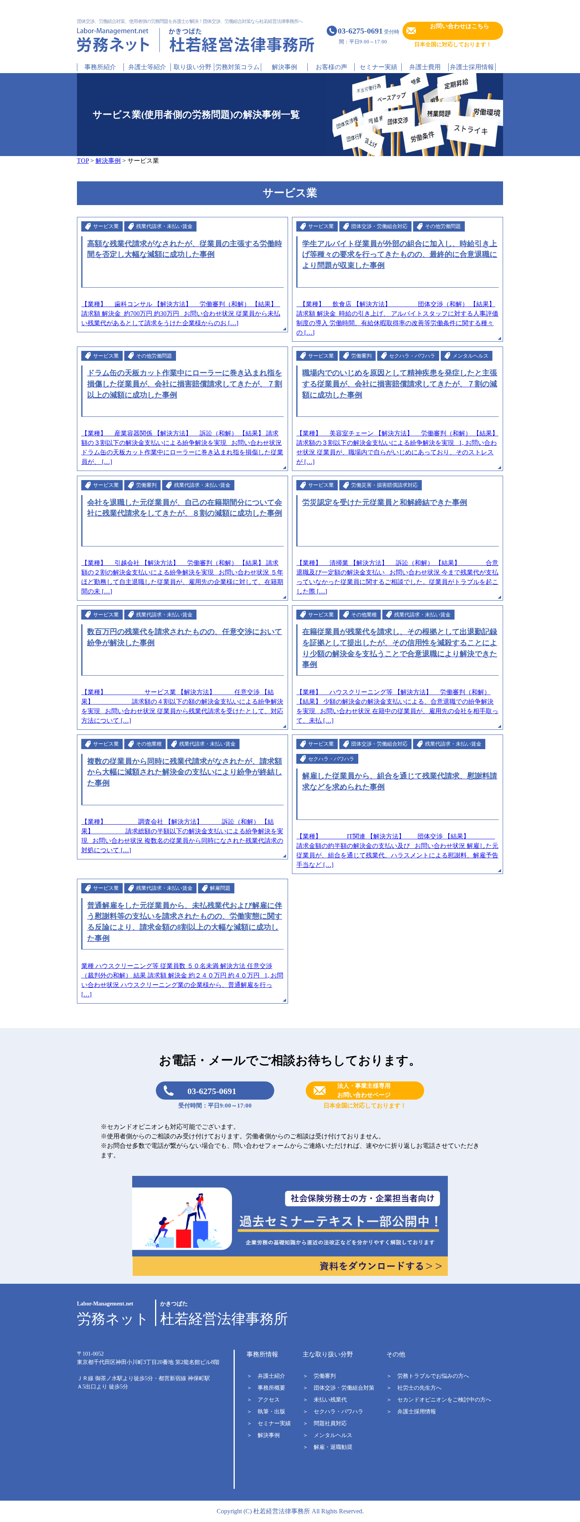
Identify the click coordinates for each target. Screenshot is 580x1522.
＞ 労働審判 (319, 1376)
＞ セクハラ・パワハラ (333, 1412)
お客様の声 (331, 67)
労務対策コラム (237, 67)
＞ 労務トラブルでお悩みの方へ (427, 1376)
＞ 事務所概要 (266, 1388)
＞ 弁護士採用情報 (411, 1412)
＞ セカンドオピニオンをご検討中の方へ (438, 1400)
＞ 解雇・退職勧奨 (327, 1447)
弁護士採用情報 (472, 67)
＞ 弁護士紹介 (266, 1376)
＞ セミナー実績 (269, 1423)
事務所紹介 (100, 67)
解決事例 (284, 67)
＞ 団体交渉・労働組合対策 (338, 1388)
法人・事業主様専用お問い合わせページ (364, 1090)
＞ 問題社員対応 (325, 1423)
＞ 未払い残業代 (325, 1400)
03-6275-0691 (211, 1091)
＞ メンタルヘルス (327, 1435)
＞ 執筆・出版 (266, 1412)
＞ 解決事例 (263, 1435)
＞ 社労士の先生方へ (414, 1388)
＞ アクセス (263, 1400)
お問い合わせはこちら (459, 26)
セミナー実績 (378, 67)
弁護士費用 (425, 67)
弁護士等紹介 (147, 67)
